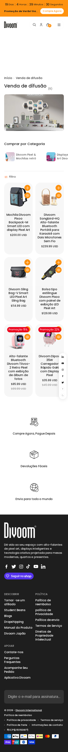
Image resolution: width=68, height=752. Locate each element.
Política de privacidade (21, 720)
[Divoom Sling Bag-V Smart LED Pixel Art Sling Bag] (18, 271)
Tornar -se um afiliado (14, 602)
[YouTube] (36, 566)
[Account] (41, 24)
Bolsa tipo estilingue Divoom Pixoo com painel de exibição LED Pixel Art (49, 298)
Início (8, 78)
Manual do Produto (18, 628)
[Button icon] (27, 188)
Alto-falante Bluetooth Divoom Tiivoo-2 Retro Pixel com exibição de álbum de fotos (18, 367)
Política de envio (47, 620)
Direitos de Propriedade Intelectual (44, 635)
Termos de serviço (51, 720)
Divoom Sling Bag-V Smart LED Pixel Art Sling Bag (18, 295)
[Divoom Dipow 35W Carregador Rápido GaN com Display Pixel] (49, 338)
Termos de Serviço (48, 626)
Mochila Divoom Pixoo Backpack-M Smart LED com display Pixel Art (18, 222)
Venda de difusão (29, 78)
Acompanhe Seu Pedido (16, 670)
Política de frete (17, 725)
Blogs (8, 616)
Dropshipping (14, 622)
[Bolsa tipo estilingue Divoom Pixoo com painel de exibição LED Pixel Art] (49, 271)
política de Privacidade (44, 612)
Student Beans (15, 610)
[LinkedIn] (43, 566)
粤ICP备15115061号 (18, 729)
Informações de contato (47, 725)
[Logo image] (10, 25)
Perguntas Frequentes (12, 660)
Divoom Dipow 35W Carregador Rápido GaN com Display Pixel (49, 365)
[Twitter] (14, 566)
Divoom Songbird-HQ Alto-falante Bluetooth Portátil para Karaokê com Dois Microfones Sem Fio (50, 228)
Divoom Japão (15, 633)
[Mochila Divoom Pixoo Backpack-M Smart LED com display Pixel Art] (18, 197)
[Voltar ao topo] (63, 389)
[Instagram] (21, 566)
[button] (10, 177)
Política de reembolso (43, 602)
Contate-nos (13, 652)
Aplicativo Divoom (17, 678)
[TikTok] (28, 566)
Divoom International (28, 710)
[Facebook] (6, 566)
